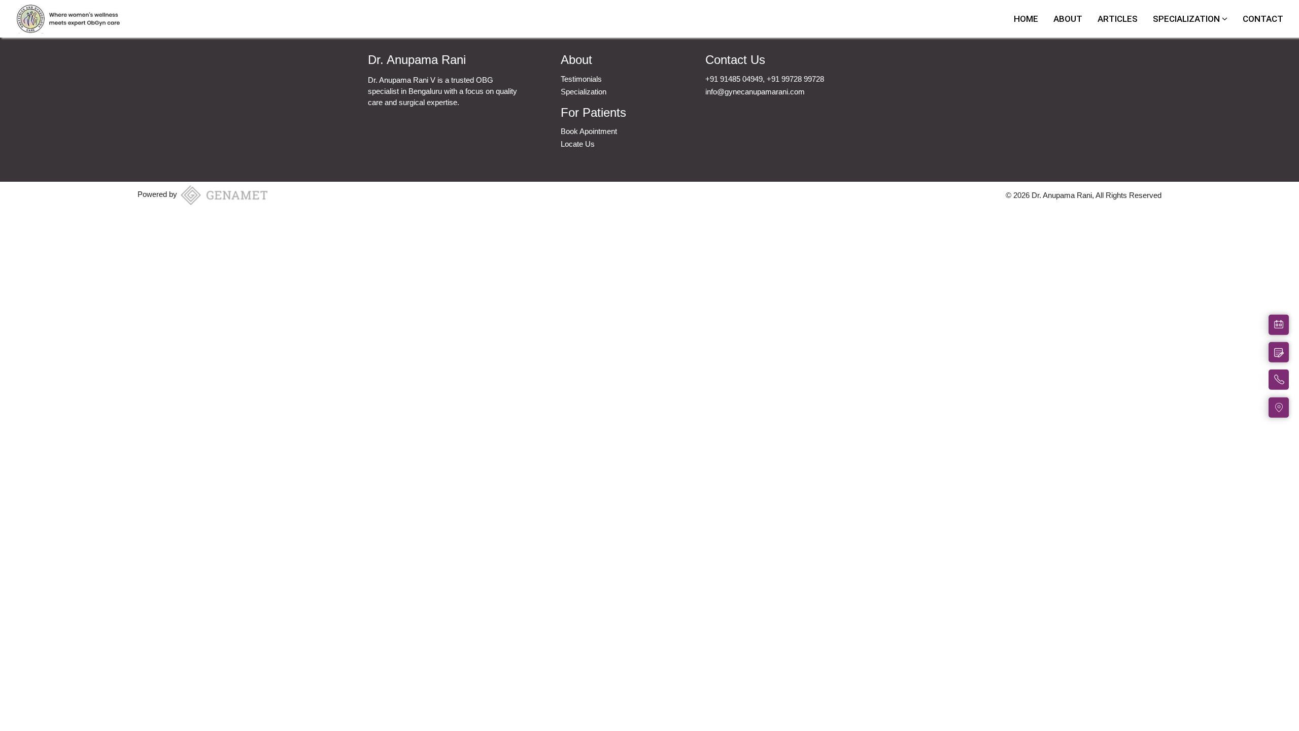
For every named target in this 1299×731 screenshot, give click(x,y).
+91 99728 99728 (795, 79)
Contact (1263, 19)
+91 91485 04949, (736, 79)
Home (1026, 19)
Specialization (1187, 19)
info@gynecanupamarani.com (755, 91)
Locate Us (578, 144)
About (1067, 19)
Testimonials (581, 79)
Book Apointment (589, 131)
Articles (1118, 19)
